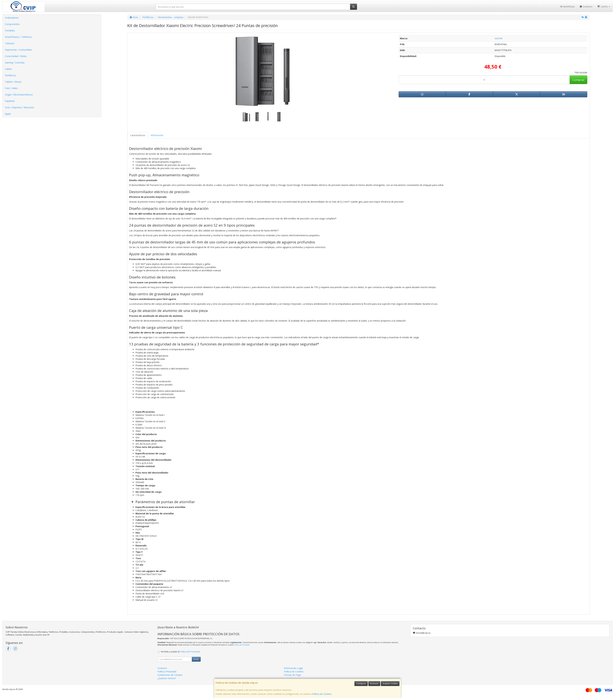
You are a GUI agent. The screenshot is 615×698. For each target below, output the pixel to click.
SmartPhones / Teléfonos (18, 36)
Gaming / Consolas (15, 62)
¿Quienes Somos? (166, 678)
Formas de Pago (292, 674)
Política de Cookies (322, 693)
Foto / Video (11, 88)
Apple (8, 113)
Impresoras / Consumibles (18, 49)
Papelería (10, 100)
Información (157, 135)
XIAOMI (498, 38)
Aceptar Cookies (390, 683)
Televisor (9, 43)
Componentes (12, 24)
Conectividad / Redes (16, 56)
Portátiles (10, 30)
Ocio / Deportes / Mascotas (19, 107)
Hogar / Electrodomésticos (19, 94)
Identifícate (568, 6)
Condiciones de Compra (169, 674)
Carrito (604, 6)
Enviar (196, 659)
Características (137, 135)
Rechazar (374, 683)
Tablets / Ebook (13, 81)
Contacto (587, 6)
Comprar (578, 80)
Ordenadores (12, 17)
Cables (8, 68)
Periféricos (10, 75)
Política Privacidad (166, 671)
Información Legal (293, 668)
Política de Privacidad (242, 645)
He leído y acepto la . (180, 651)
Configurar (361, 683)
